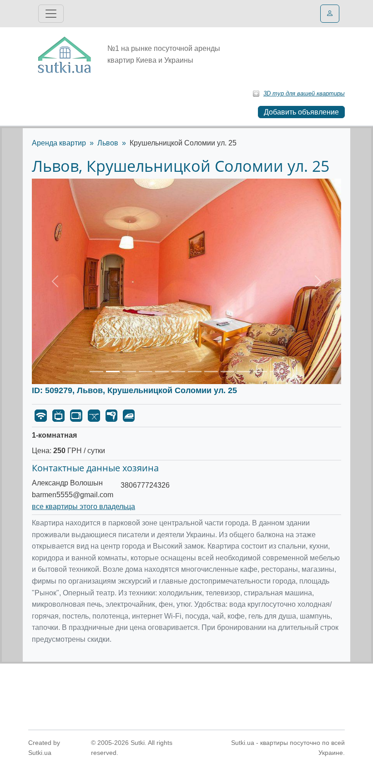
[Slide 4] (145, 371)
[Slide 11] (260, 371)
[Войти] (329, 14)
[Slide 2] (113, 371)
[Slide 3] (129, 371)
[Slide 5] (162, 371)
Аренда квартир (59, 143)
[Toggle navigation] (51, 14)
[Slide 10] (244, 371)
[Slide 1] (96, 371)
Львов (107, 143)
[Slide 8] (211, 371)
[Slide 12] (276, 371)
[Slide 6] (178, 371)
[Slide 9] (227, 371)
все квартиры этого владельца (83, 506)
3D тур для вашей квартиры (304, 93)
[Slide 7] (195, 371)
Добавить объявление (301, 112)
